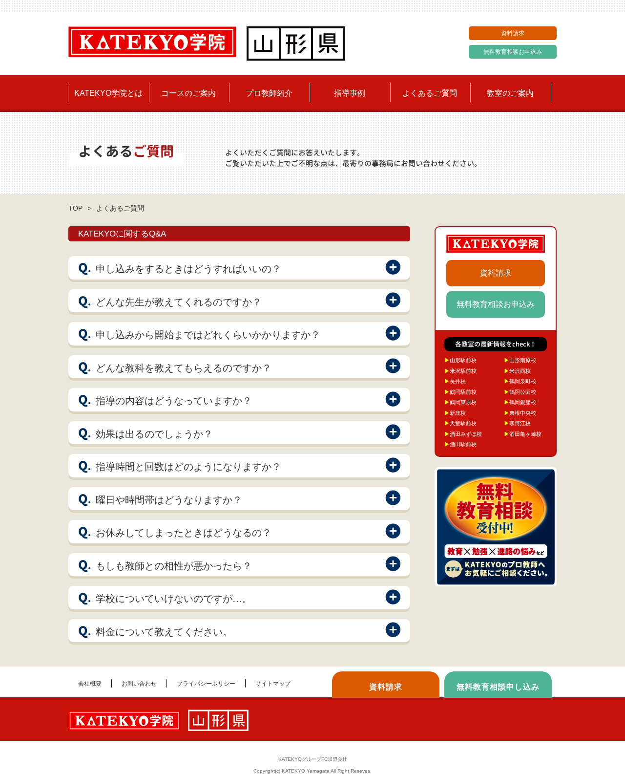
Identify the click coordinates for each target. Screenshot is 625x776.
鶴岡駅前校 (460, 392)
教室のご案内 (510, 93)
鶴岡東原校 (460, 402)
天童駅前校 (460, 423)
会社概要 (90, 683)
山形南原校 (520, 360)
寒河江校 (517, 423)
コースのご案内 (188, 93)
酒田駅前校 (460, 444)
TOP (75, 208)
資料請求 (512, 33)
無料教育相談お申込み (512, 51)
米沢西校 (517, 371)
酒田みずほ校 (463, 434)
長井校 (455, 381)
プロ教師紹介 (269, 93)
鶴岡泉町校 (520, 381)
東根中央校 (520, 413)
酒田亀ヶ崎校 (523, 434)
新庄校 (455, 413)
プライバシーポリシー (206, 683)
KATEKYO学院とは (108, 93)
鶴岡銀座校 (520, 402)
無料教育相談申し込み (498, 687)
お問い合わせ (139, 683)
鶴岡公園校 (520, 392)
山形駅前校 (460, 360)
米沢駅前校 (460, 371)
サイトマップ (273, 683)
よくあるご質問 (429, 93)
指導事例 (349, 93)
